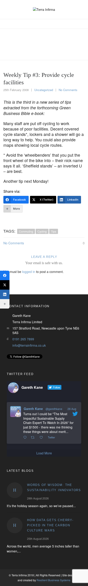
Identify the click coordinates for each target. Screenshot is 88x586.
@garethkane (54, 409)
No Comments (68, 90)
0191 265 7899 (23, 339)
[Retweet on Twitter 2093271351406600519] (34, 437)
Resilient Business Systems (53, 580)
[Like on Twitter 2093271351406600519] (42, 437)
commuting (26, 231)
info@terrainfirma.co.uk (29, 345)
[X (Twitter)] (4, 285)
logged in (28, 271)
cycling (42, 231)
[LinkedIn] (4, 294)
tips (53, 231)
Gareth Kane (33, 408)
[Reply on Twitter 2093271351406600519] (26, 437)
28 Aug (71, 409)
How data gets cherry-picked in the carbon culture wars (50, 525)
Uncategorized (43, 90)
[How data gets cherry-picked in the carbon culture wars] (15, 525)
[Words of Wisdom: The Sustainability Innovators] (15, 490)
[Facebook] (4, 275)
